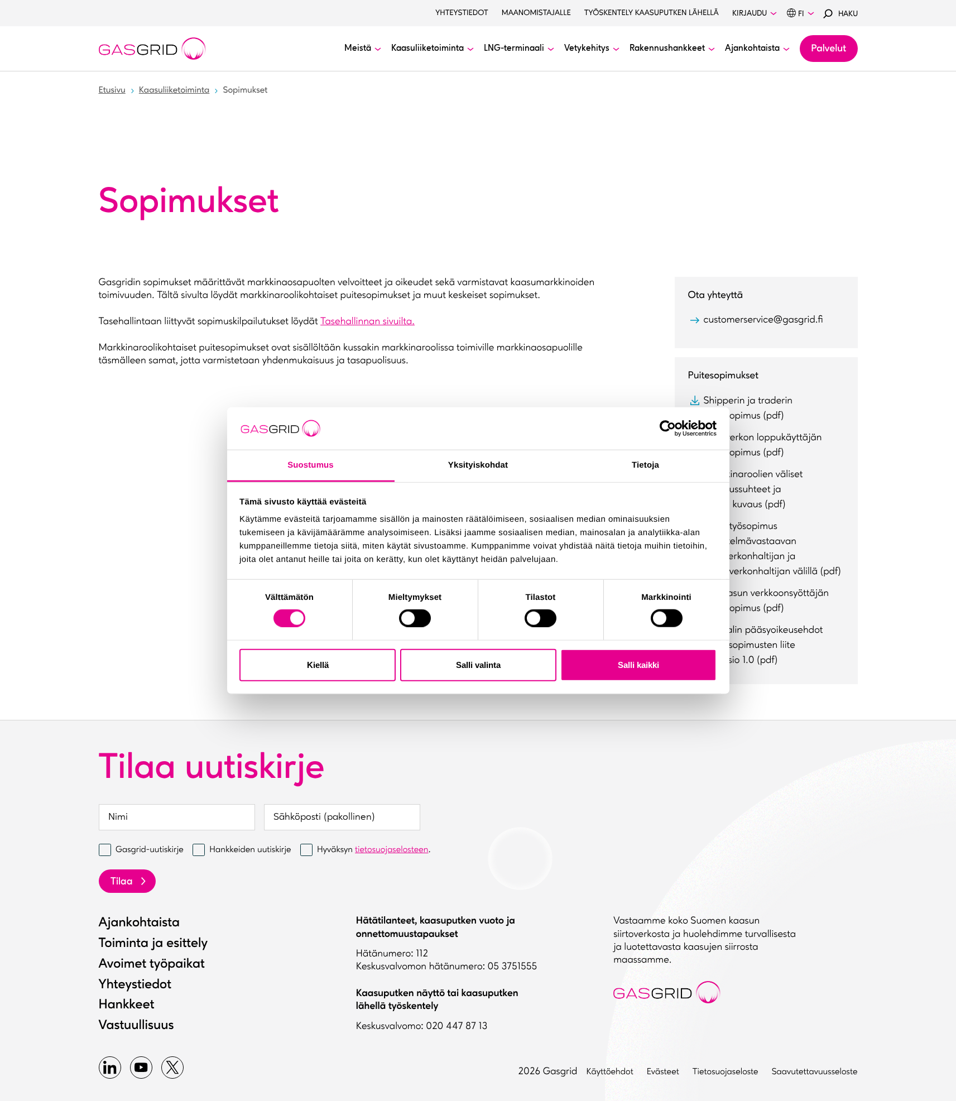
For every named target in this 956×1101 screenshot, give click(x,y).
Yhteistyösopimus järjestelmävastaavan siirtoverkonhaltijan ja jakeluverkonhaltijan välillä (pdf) (773, 549)
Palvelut (828, 49)
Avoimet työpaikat (152, 964)
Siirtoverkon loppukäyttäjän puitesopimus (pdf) (763, 445)
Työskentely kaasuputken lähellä (651, 13)
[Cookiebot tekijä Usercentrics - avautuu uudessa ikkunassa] (668, 428)
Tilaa (122, 882)
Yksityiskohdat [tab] (478, 465)
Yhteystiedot (461, 13)
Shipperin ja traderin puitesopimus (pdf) (748, 408)
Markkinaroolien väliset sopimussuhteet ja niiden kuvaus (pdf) (753, 490)
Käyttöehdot (610, 1072)
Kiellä (318, 664)
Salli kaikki (638, 664)
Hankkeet (127, 1005)
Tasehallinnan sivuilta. (367, 322)
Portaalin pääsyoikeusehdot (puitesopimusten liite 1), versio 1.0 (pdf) (763, 646)
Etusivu (112, 90)
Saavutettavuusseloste (815, 1072)
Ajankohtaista (139, 923)
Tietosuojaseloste (725, 1072)
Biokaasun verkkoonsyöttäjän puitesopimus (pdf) (766, 601)
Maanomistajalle (536, 13)
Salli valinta (478, 664)
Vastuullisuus (136, 1025)
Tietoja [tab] (645, 465)
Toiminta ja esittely (153, 943)
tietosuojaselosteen (391, 849)
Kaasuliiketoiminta (174, 90)
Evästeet (663, 1072)
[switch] (415, 615)
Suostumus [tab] (310, 465)
